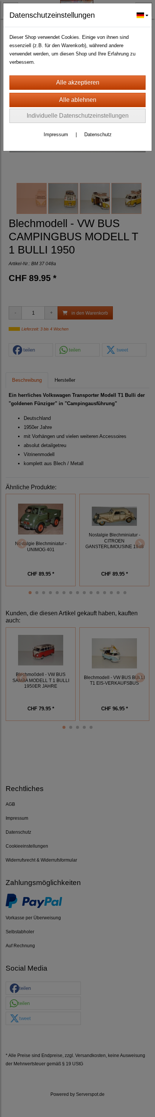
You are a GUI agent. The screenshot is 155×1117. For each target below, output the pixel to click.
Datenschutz (98, 134)
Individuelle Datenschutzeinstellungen (78, 115)
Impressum (56, 134)
